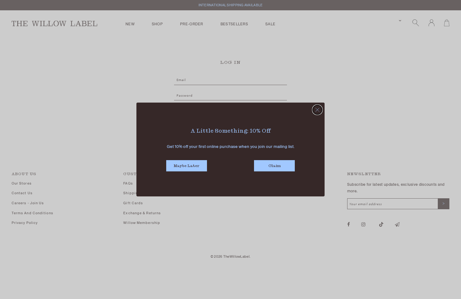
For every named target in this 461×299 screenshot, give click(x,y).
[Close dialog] (317, 109)
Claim (274, 165)
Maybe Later (186, 165)
